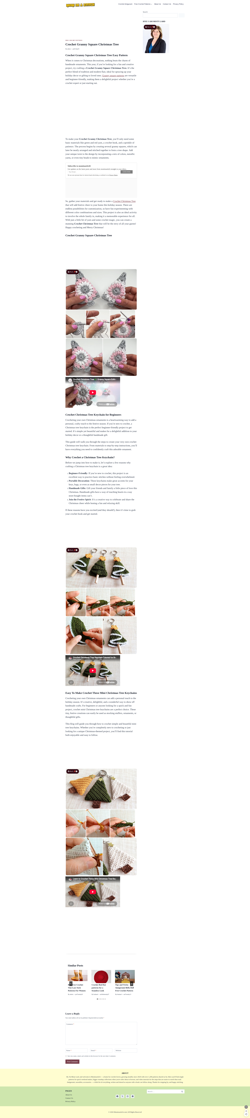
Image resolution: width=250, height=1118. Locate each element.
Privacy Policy (178, 4)
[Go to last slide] (70, 983)
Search (145, 12)
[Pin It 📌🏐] (156, 52)
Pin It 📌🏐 (73, 272)
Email (93, 1050)
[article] (125, 1112)
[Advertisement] (101, 25)
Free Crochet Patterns (74, 40)
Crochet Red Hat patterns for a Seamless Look (99, 988)
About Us (157, 4)
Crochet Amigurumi (125, 4)
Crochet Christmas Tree (124, 201)
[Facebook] (117, 1096)
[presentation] (78, 976)
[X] (122, 1096)
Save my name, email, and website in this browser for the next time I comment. (92, 1056)
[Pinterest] (132, 1096)
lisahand (95, 994)
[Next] (131, 983)
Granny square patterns (113, 75)
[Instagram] (127, 1096)
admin (69, 49)
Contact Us (167, 4)
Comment (70, 1024)
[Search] (182, 15)
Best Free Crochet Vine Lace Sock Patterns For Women (77, 988)
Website (118, 1050)
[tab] (97, 999)
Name (68, 1050)
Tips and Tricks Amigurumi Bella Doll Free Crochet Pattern (124, 988)
